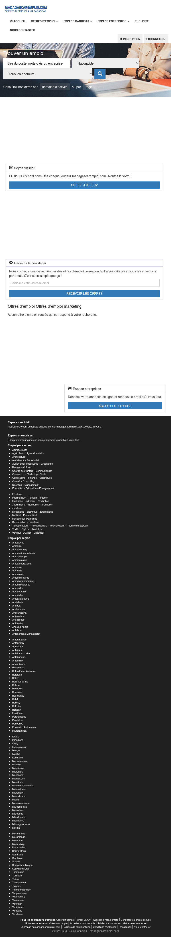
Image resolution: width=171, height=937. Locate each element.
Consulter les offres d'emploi (136, 919)
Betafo (15, 699)
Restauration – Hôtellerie (25, 522)
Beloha (16, 685)
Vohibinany (18, 907)
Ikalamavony (19, 747)
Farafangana (19, 716)
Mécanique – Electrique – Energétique (32, 511)
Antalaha (17, 630)
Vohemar (17, 903)
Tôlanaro (17, 875)
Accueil (19, 21)
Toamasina (18, 872)
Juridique (17, 508)
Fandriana (17, 713)
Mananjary (18, 792)
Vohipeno (17, 910)
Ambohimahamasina (23, 581)
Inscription (131, 39)
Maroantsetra (19, 806)
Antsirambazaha (21, 653)
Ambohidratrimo (20, 577)
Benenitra (17, 688)
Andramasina (19, 612)
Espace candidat (76, 21)
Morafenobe (18, 833)
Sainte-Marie (19, 851)
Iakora (15, 736)
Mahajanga (18, 768)
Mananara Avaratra (22, 785)
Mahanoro (17, 771)
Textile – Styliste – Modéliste (27, 529)
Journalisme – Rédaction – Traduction (32, 504)
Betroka (16, 706)
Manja (15, 799)
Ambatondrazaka (21, 563)
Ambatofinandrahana (23, 553)
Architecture (18, 456)
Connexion (157, 39)
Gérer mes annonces (135, 923)
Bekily (15, 678)
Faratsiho (17, 720)
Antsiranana (18, 657)
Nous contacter (22, 30)
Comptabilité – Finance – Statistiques (32, 477)
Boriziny (16, 709)
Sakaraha (17, 854)
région (90, 86)
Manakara (17, 782)
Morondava (18, 844)
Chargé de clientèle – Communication (32, 470)
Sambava (17, 858)
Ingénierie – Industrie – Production (30, 501)
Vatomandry (18, 896)
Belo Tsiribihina (20, 681)
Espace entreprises (20, 435)
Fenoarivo (17, 723)
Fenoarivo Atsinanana (24, 727)
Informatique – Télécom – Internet (30, 497)
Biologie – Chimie (21, 467)
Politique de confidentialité (76, 927)
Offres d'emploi (43, 21)
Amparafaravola (20, 598)
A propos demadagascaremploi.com (40, 927)
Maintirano (17, 775)
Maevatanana (19, 761)
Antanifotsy (18, 642)
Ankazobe (17, 623)
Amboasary (18, 574)
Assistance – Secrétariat (25, 460)
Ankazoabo (18, 619)
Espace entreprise (112, 21)
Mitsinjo (16, 827)
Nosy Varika (18, 847)
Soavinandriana (20, 868)
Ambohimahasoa (21, 584)
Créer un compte (65, 919)
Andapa (16, 605)
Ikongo (16, 750)
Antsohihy (17, 660)
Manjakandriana (20, 803)
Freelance (17, 494)
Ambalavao (18, 542)
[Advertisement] (85, 130)
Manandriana (19, 789)
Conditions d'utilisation (104, 927)
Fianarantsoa (19, 730)
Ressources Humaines (24, 518)
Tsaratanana (19, 882)
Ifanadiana (17, 739)
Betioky (16, 702)
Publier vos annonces (109, 923)
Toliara (15, 879)
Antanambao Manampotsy (26, 633)
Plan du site (125, 927)
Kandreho (17, 757)
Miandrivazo (18, 817)
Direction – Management (25, 484)
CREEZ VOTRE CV (84, 185)
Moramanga (18, 836)
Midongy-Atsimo (21, 824)
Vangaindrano (19, 893)
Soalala (16, 861)
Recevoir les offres (84, 293)
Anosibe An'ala (20, 626)
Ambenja (17, 567)
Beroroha (17, 692)
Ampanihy (17, 595)
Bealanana (18, 667)
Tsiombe (16, 886)
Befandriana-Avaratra (23, 671)
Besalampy (18, 695)
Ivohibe (16, 754)
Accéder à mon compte (105, 919)
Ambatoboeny (19, 549)
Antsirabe (17, 650)
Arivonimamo (19, 664)
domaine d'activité (54, 86)
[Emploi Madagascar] (26, 8)
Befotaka (17, 674)
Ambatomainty (20, 560)
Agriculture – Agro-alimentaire (28, 453)
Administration (19, 449)
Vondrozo (17, 914)
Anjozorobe (18, 616)
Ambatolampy (19, 556)
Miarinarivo (18, 820)
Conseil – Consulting (23, 481)
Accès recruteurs (115, 406)
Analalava (17, 602)
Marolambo (18, 810)
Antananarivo (19, 639)
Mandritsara (18, 796)
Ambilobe (17, 570)
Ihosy (15, 743)
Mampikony (18, 778)
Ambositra (17, 588)
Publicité (142, 21)
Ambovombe (19, 591)
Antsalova (17, 646)
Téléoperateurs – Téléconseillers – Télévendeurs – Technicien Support (50, 525)
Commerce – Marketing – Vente (29, 474)
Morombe (17, 840)
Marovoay (17, 813)
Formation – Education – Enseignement (33, 488)
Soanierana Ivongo (22, 865)
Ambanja (17, 545)
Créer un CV (84, 919)
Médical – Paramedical (24, 515)
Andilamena (18, 609)
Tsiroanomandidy (21, 889)
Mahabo (16, 764)
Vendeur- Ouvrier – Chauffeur (28, 532)
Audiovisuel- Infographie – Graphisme (32, 463)
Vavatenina (18, 900)
